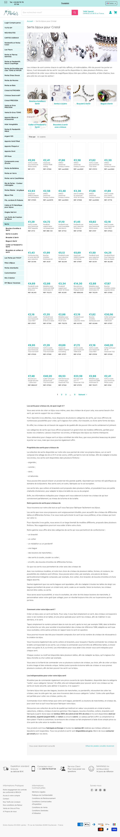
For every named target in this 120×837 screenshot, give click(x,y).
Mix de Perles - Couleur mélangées (13, 184)
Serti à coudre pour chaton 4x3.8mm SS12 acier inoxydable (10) (109, 195)
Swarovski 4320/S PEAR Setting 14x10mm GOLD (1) (48, 164)
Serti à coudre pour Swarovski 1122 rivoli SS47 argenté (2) (48, 350)
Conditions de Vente (39, 807)
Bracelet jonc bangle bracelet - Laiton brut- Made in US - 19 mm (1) (33, 380)
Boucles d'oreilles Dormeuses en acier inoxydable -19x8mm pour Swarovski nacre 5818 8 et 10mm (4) (48, 257)
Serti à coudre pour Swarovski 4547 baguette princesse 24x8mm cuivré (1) (33, 226)
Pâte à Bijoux (10, 263)
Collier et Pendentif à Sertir (14, 246)
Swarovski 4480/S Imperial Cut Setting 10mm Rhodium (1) (79, 257)
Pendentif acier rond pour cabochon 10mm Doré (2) (79, 319)
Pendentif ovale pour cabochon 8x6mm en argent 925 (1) (33, 288)
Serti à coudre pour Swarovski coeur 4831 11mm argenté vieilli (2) (94, 350)
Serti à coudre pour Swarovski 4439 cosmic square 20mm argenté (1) (94, 226)
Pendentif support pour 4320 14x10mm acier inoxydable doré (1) (63, 288)
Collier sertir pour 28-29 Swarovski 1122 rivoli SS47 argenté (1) (109, 350)
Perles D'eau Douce (12, 75)
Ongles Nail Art (11, 212)
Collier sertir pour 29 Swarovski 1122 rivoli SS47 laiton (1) (48, 380)
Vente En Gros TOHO (13, 112)
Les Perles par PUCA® (13, 258)
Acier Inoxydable (11, 124)
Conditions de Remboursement (44, 798)
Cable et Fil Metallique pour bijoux (13, 206)
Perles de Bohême (12, 168)
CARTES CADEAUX (12, 38)
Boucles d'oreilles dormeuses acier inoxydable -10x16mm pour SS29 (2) (94, 319)
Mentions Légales (38, 792)
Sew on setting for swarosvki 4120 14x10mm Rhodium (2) (79, 195)
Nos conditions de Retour (12, 805)
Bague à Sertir (11, 241)
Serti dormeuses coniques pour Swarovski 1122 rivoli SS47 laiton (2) (64, 380)
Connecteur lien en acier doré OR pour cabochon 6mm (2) (33, 257)
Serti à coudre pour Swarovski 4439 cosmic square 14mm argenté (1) (33, 164)
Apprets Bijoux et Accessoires (11, 118)
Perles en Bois (10, 85)
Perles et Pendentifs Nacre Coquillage (12, 62)
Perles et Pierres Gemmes (11, 56)
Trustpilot (65, 3)
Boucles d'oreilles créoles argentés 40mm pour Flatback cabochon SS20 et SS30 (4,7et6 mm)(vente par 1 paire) (109, 288)
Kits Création (10, 278)
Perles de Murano (11, 80)
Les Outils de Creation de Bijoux (13, 218)
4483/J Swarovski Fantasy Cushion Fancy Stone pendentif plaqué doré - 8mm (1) (48, 195)
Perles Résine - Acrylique (14, 190)
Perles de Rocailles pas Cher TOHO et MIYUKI (14, 69)
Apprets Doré (10, 151)
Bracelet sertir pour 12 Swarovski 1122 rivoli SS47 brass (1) (79, 380)
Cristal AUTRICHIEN (12, 90)
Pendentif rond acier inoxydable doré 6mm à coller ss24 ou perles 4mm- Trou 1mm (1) (63, 226)
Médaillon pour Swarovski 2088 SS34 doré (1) (94, 380)
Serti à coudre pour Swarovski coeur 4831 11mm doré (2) (33, 319)
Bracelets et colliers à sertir (14, 251)
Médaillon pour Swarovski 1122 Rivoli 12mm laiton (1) (63, 319)
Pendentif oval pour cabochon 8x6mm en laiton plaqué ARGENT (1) (48, 319)
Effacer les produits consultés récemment (100, 746)
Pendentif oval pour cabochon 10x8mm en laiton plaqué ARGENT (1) (79, 226)
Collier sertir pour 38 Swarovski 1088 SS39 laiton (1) (109, 319)
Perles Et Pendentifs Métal (12, 130)
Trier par (32, 137)
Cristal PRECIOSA (11, 100)
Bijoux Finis (9, 195)
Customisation (10, 273)
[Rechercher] (75, 12)
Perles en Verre (11, 173)
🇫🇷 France (110, 3)
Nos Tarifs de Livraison (11, 802)
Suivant (82, 394)
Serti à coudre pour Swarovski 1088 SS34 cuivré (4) (79, 350)
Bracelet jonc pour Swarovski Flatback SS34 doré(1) (79, 288)
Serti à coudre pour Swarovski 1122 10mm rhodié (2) (94, 164)
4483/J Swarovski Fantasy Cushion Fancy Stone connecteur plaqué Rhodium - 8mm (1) (94, 195)
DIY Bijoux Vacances (12, 283)
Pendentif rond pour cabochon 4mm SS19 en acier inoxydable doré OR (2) (94, 257)
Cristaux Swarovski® (12, 95)
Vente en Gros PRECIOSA (10, 106)
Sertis (7, 224)
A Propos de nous (10, 811)
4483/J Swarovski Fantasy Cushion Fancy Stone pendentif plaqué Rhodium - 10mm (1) (109, 164)
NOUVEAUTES (10, 33)
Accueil (30, 21)
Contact (6, 799)
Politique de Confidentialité (42, 795)
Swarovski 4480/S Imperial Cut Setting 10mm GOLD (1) (63, 350)
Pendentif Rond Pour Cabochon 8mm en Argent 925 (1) (109, 257)
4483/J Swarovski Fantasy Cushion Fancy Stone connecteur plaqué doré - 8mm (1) (79, 164)
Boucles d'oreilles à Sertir (13, 229)
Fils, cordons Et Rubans (14, 200)
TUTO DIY (8, 28)
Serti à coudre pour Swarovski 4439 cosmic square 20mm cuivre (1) (109, 380)
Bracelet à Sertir (12, 237)
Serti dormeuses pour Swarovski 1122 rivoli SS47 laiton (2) (33, 350)
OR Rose (8, 156)
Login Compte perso (13, 23)
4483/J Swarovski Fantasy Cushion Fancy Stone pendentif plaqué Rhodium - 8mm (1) (63, 164)
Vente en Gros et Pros (11, 808)
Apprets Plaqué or (12, 146)
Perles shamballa (11, 268)
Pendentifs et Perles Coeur (12, 44)
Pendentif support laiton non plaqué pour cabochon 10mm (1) (48, 226)
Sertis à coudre (12, 234)
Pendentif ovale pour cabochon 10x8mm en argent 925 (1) (63, 257)
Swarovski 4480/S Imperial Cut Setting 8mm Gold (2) (33, 195)
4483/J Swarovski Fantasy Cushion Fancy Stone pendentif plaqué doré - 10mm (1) (63, 195)
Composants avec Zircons (12, 162)
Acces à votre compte (11, 795)
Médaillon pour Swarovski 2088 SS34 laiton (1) (48, 288)
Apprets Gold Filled (12, 141)
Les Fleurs (9, 50)
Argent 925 (9, 136)
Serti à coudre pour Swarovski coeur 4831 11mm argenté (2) (109, 226)
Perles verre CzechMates (14, 178)
